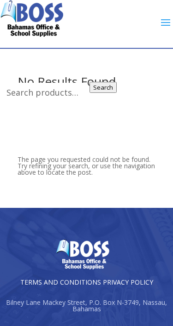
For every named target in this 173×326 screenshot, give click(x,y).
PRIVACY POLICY (128, 282)
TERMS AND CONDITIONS (60, 282)
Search (103, 87)
